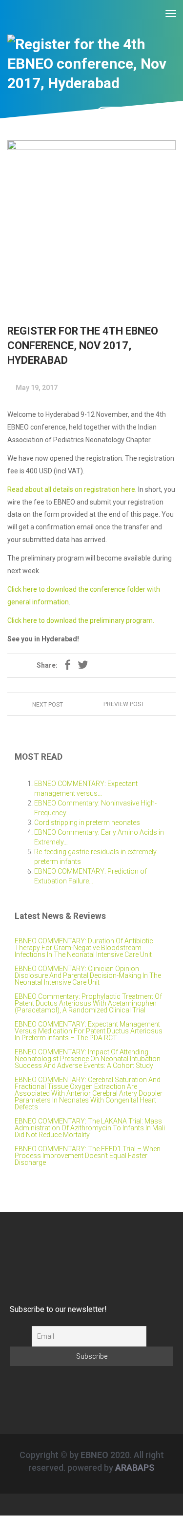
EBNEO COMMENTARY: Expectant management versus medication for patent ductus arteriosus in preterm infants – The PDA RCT (89, 1031)
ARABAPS (135, 1467)
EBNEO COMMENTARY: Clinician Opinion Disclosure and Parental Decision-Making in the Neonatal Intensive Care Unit (88, 975)
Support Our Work (139, 115)
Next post (48, 704)
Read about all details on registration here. (72, 489)
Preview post (123, 704)
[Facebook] (67, 666)
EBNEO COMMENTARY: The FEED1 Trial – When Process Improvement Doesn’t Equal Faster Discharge (88, 1155)
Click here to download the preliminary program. (80, 620)
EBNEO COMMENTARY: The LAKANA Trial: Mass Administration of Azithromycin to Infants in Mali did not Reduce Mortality (90, 1128)
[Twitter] (83, 666)
